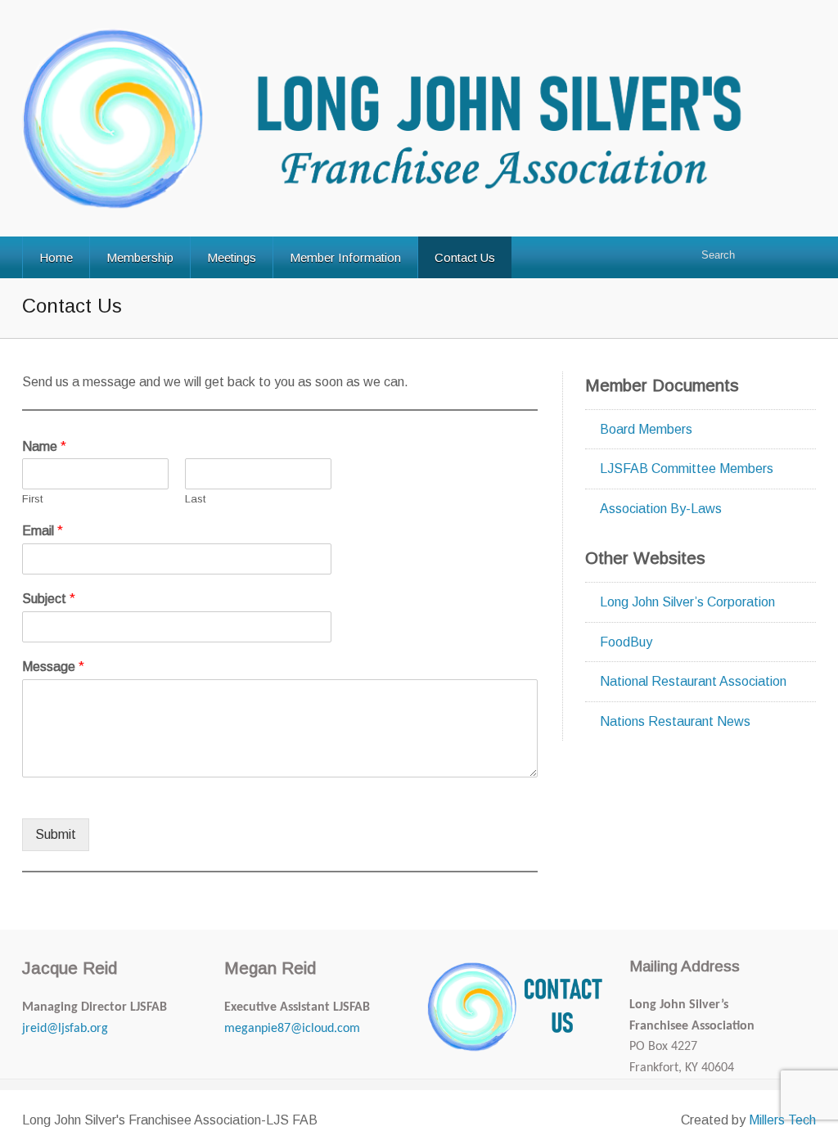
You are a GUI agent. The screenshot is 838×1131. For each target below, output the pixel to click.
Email (42, 531)
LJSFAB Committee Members (686, 468)
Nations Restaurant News (675, 721)
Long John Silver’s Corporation (687, 602)
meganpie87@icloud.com (292, 1028)
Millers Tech (782, 1120)
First (32, 499)
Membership (139, 257)
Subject (48, 599)
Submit (55, 834)
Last (195, 499)
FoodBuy (626, 642)
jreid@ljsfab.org (65, 1028)
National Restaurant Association (693, 681)
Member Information (345, 257)
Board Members (646, 429)
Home (56, 257)
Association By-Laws (661, 509)
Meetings (231, 257)
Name (44, 446)
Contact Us (465, 257)
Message (53, 667)
